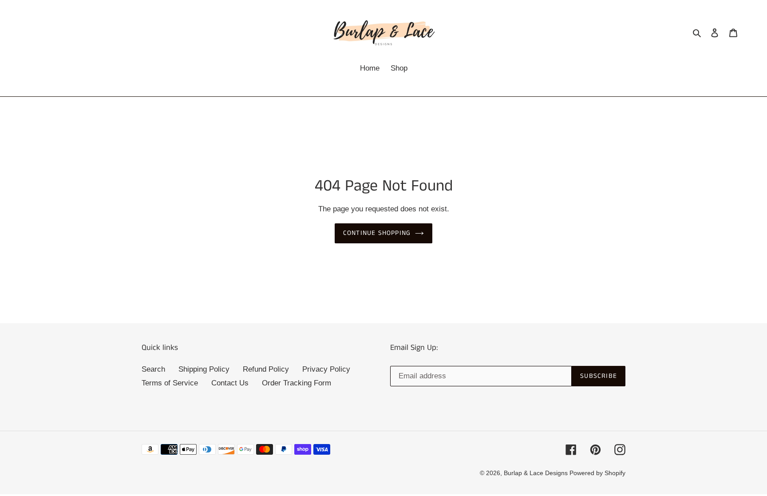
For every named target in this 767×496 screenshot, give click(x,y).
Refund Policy (266, 369)
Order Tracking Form (296, 383)
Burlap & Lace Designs (536, 472)
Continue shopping (377, 233)
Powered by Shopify (597, 472)
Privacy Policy (326, 369)
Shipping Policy (203, 369)
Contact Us (230, 383)
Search (153, 369)
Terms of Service (170, 383)
